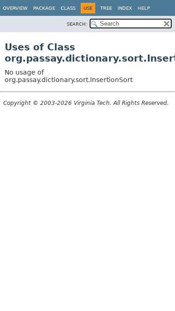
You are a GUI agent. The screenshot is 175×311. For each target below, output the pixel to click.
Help (144, 8)
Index (125, 8)
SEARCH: (77, 24)
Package (44, 8)
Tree (106, 8)
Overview (15, 8)
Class (68, 8)
